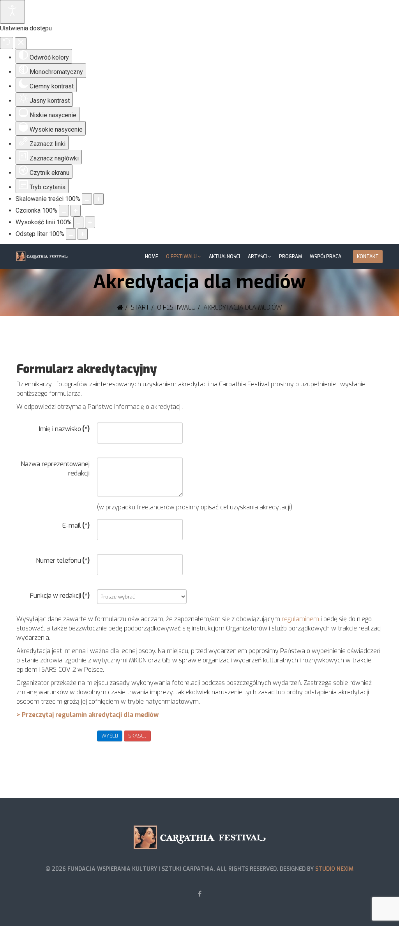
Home (151, 257)
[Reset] (6, 43)
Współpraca (325, 257)
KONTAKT (368, 257)
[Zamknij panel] (21, 43)
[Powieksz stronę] (99, 199)
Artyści (257, 257)
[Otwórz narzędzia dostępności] (12, 12)
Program (290, 257)
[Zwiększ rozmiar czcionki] (76, 211)
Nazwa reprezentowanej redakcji (55, 468)
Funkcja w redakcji (60, 596)
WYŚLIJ (109, 735)
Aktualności (224, 257)
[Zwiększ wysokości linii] (90, 222)
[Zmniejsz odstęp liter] (71, 234)
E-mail (76, 525)
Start (140, 307)
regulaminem (300, 619)
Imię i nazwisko (64, 429)
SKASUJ (137, 735)
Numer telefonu (63, 560)
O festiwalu (181, 257)
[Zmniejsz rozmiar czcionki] (64, 211)
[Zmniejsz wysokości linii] (78, 222)
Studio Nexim (334, 869)
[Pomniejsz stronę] (87, 199)
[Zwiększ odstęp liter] (83, 234)
